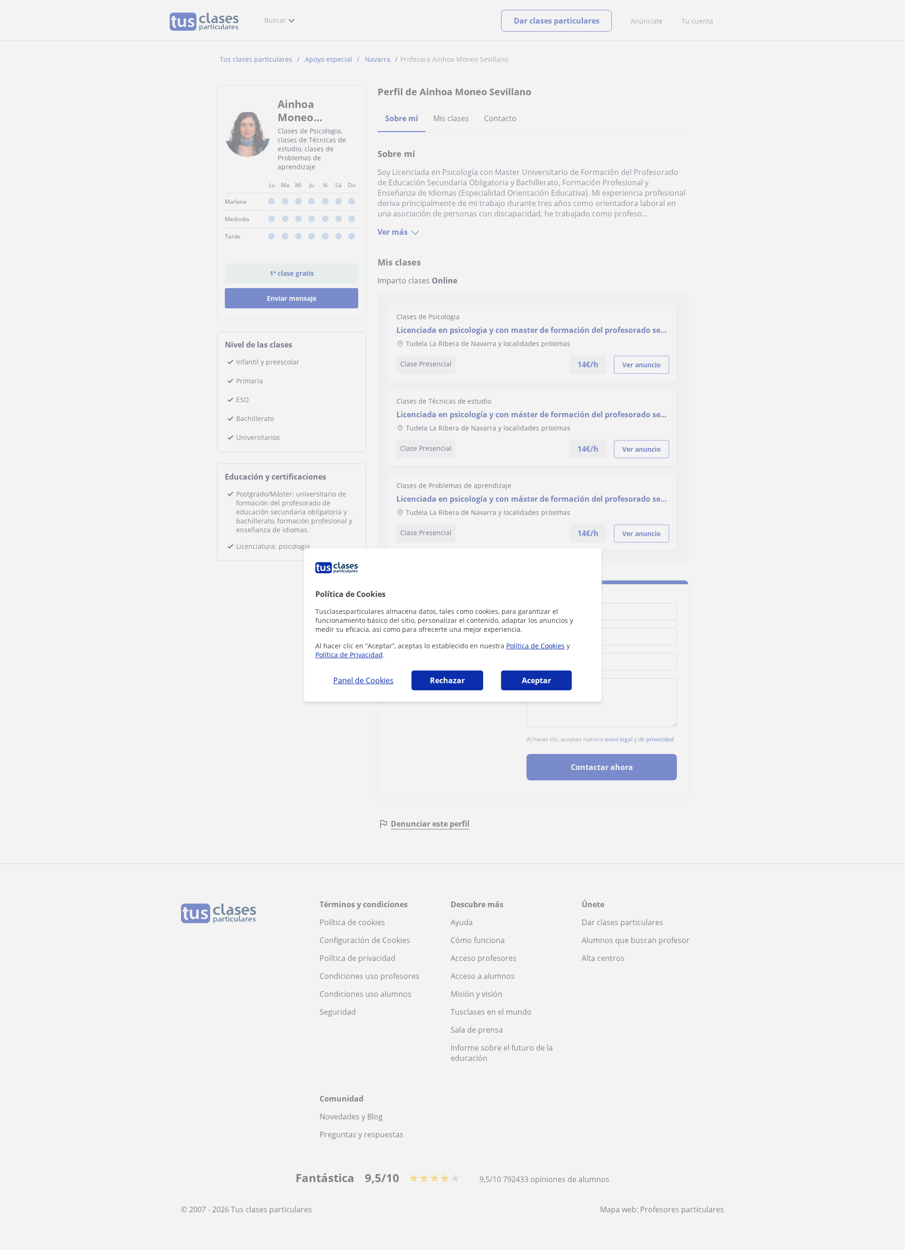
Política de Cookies (535, 645)
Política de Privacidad (349, 654)
